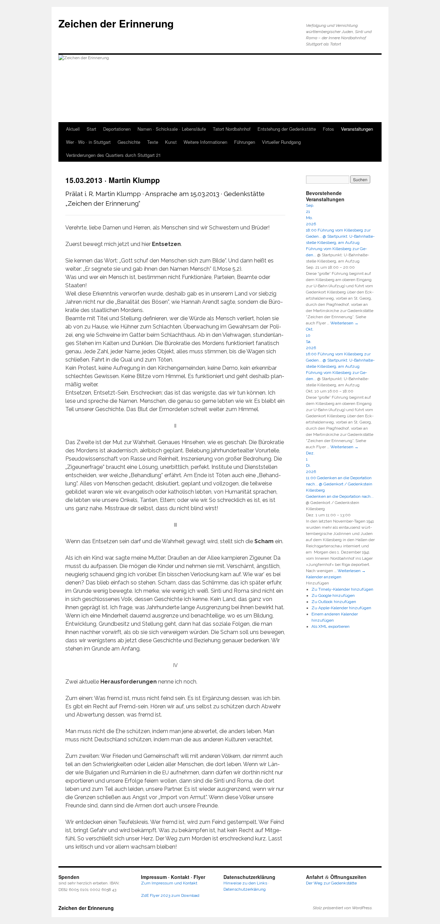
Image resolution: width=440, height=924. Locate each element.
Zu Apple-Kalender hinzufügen (341, 607)
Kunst (171, 142)
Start (91, 129)
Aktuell (73, 129)
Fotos (328, 129)
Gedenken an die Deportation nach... (340, 496)
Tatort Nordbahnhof (232, 129)
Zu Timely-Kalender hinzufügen (342, 589)
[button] (317, 583)
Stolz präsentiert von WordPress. (343, 907)
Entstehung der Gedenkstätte (286, 129)
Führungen (244, 142)
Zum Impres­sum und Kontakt (169, 883)
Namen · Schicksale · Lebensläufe (172, 129)
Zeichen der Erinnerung (116, 23)
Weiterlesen (344, 323)
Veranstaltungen (357, 129)
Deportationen (117, 129)
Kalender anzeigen (323, 576)
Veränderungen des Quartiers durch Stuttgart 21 (113, 155)
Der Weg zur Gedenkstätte (331, 883)
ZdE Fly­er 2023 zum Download (170, 895)
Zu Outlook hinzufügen (333, 601)
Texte (152, 142)
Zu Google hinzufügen (333, 595)
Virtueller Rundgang (281, 142)
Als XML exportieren (330, 626)
